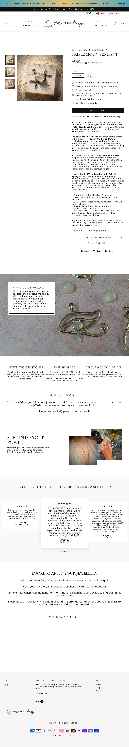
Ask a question (98, 243)
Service (99, 25)
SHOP (7, 685)
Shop (99, 21)
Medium (78, 75)
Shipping (86, 63)
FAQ (59, 411)
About (28, 25)
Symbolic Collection (97, 50)
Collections (82, 50)
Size (74, 71)
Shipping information (98, 237)
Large (89, 75)
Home (29, 21)
